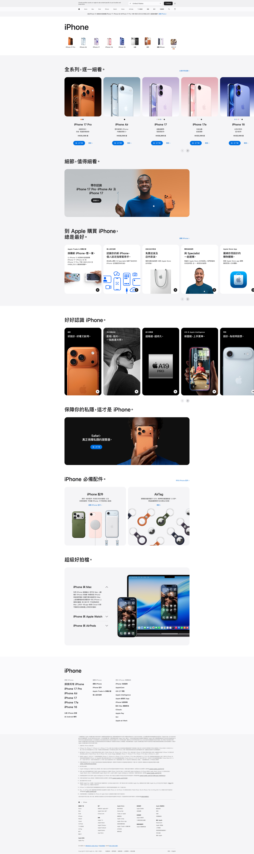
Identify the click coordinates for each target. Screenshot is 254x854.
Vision (80, 821)
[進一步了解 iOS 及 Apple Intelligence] (199, 361)
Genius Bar (120, 811)
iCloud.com (101, 813)
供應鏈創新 (159, 816)
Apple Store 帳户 (102, 811)
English (174, 851)
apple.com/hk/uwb (91, 791)
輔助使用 (158, 808)
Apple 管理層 (159, 825)
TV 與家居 (81, 826)
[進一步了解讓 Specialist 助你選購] (199, 269)
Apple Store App (122, 821)
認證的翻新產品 (121, 823)
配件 (79, 831)
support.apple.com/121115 (156, 768)
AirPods (80, 823)
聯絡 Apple (159, 835)
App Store (100, 833)
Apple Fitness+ (102, 825)
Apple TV (100, 820)
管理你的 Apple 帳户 (103, 808)
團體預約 (119, 816)
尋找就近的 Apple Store (92, 845)
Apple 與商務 (140, 808)
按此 (170, 783)
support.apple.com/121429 (119, 778)
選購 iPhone (162, 14)
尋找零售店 (120, 808)
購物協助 (119, 831)
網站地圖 (132, 851)
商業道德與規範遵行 (161, 830)
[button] (145, 3)
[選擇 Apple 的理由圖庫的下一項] (188, 299)
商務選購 (139, 811)
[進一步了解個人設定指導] (121, 269)
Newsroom (159, 822)
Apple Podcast (102, 827)
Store (79, 808)
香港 (169, 851)
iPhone (80, 816)
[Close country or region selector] (175, 3)
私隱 (157, 813)
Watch (80, 818)
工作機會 (158, 827)
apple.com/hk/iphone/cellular (88, 763)
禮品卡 (80, 834)
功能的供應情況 (145, 796)
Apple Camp (120, 818)
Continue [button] (168, 3)
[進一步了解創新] (82, 361)
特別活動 (158, 833)
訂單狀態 (119, 829)
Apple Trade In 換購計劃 (123, 826)
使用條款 (114, 851)
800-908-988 (113, 845)
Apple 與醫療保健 (141, 826)
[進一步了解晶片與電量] (160, 361)
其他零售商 (102, 845)
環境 (157, 811)
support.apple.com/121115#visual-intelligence (152, 775)
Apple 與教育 (140, 817)
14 (175, 498)
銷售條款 (120, 851)
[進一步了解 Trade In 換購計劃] (82, 269)
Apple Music (101, 822)
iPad (79, 813)
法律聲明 (126, 851)
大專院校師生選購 (141, 820)
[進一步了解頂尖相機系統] (121, 361)
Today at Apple (121, 813)
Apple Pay (81, 840)
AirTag (80, 829)
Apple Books (101, 830)
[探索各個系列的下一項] (188, 150)
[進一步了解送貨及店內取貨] (160, 269)
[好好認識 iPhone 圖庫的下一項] (188, 401)
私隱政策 (107, 851)
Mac (79, 811)
